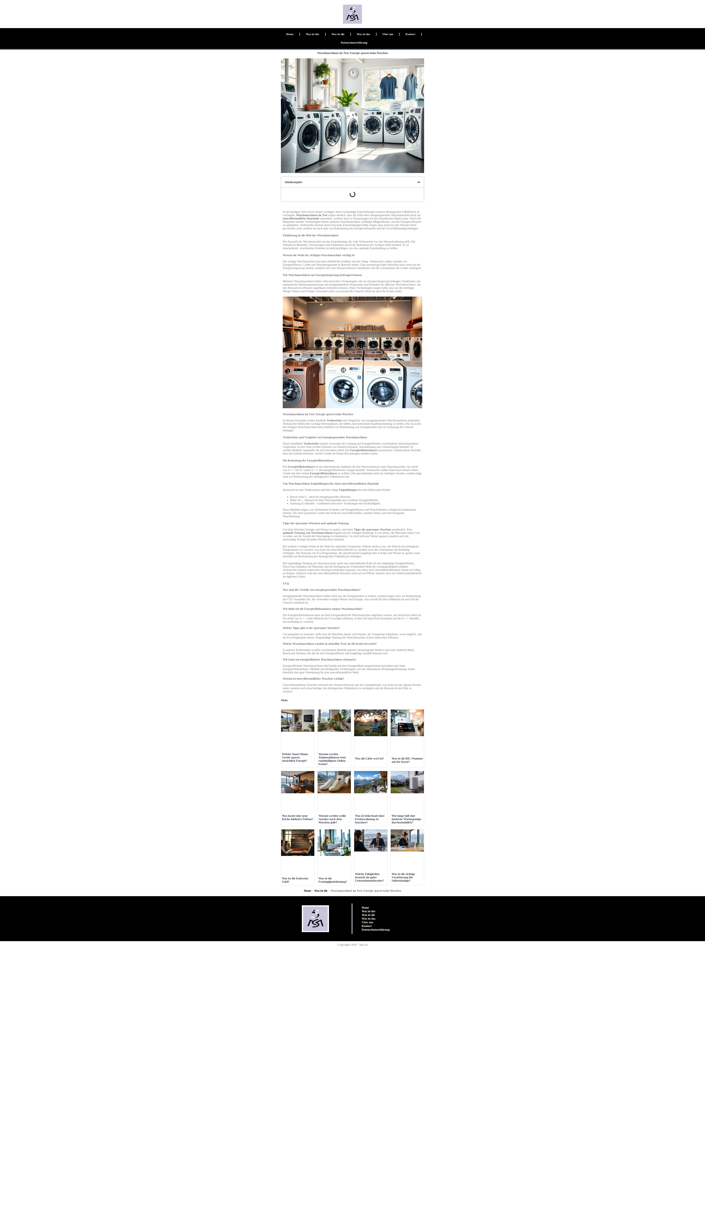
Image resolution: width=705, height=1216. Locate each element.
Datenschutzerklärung (354, 42)
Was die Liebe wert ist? (369, 758)
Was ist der (312, 34)
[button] (418, 182)
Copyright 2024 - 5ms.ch (352, 944)
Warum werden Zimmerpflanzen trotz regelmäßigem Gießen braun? (332, 759)
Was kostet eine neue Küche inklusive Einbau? (297, 817)
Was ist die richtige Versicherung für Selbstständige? (403, 877)
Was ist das (363, 34)
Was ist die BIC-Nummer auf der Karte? (407, 760)
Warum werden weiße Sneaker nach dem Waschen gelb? (332, 819)
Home (290, 34)
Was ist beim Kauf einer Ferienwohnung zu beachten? (370, 819)
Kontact (410, 34)
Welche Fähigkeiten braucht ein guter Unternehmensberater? (369, 877)
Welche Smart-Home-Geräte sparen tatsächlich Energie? (295, 757)
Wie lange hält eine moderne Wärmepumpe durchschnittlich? (406, 819)
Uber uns (387, 34)
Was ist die (338, 34)
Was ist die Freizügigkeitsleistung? (333, 880)
